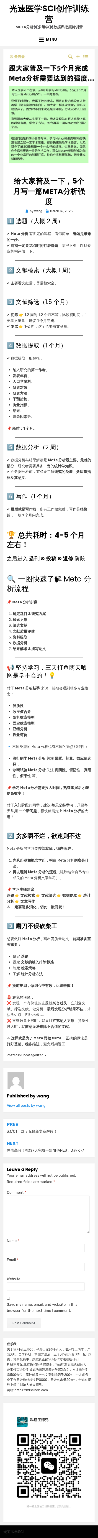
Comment (16, 1192)
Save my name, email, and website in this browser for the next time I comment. (42, 1307)
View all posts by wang (26, 1105)
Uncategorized (32, 1055)
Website (13, 1279)
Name (13, 1241)
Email (12, 1260)
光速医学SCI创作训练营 (49, 14)
